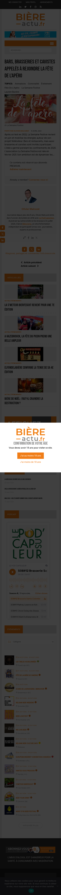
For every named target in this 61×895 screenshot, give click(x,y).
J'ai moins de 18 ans (30, 462)
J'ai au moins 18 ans (30, 455)
